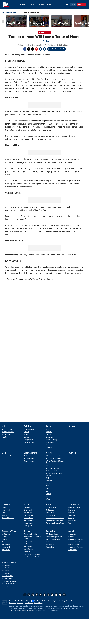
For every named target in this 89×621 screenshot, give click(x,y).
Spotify (60, 594)
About (71, 531)
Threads (32, 49)
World (32, 5)
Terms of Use (13, 601)
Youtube (36, 594)
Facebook (24, 49)
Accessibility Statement (16, 603)
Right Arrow (85, 21)
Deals (48, 504)
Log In (73, 4)
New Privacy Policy (24, 601)
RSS (52, 594)
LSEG (59, 610)
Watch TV (81, 4)
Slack (48, 594)
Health (27, 504)
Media (4, 453)
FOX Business (74, 504)
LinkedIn (44, 594)
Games (27, 531)
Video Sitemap (38, 603)
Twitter (28, 49)
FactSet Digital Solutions (16, 610)
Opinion (41, 5)
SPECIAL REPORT (44, 32)
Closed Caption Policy (54, 601)
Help (63, 601)
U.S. (13, 5)
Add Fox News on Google (57, 49)
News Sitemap (29, 603)
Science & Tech (9, 531)
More (49, 5)
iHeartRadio (64, 594)
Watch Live (51, 531)
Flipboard (36, 49)
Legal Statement (29, 610)
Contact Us (69, 601)
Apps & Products (9, 562)
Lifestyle (6, 504)
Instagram (32, 594)
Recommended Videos (10, 12)
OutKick (72, 453)
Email (44, 49)
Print (40, 49)
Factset (64, 608)
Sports (49, 453)
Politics (22, 5)
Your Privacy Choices (40, 601)
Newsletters (56, 594)
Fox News (6, 4)
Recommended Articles (30, 12)
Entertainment (30, 453)
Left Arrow (3, 21)
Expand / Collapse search (67, 4)
